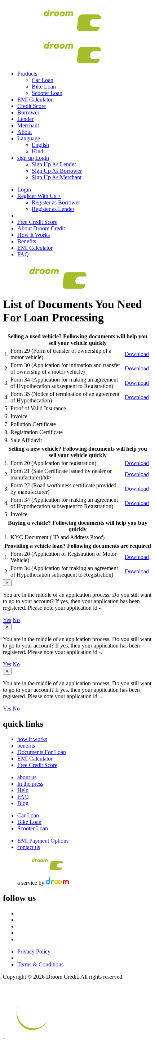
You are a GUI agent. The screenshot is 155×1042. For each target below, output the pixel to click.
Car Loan (42, 80)
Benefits (26, 241)
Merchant (28, 125)
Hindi (38, 151)
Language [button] (28, 138)
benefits (26, 746)
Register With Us (39, 196)
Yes (7, 620)
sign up (25, 158)
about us (26, 777)
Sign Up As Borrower (57, 171)
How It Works (33, 235)
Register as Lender (53, 209)
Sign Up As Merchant (56, 177)
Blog (22, 803)
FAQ (23, 254)
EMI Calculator (35, 99)
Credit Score (31, 106)
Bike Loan (44, 87)
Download (137, 354)
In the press (30, 784)
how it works (32, 739)
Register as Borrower (56, 202)
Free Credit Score (37, 222)
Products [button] (27, 74)
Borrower (28, 112)
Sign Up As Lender (54, 164)
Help (22, 790)
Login (42, 158)
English (40, 145)
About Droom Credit (41, 228)
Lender (25, 119)
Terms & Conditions (40, 964)
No (16, 620)
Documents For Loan (41, 752)
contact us (28, 847)
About (24, 132)
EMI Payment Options (42, 841)
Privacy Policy (33, 951)
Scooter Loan (47, 93)
